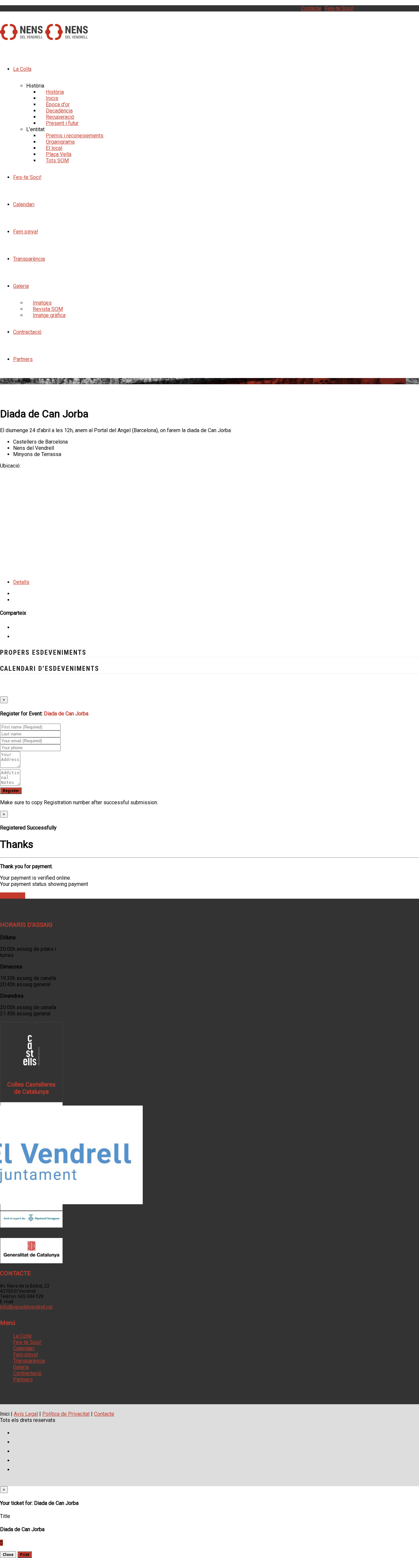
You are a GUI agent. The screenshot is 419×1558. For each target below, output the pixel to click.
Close (8, 1554)
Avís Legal (26, 1414)
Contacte (104, 1414)
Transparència (29, 259)
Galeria (21, 286)
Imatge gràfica (49, 315)
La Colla (22, 69)
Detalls (21, 582)
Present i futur (62, 123)
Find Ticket (12, 895)
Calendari (23, 204)
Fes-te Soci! (339, 8)
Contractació (27, 332)
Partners (23, 359)
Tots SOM (57, 160)
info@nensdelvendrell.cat (26, 1306)
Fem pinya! (25, 232)
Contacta (311, 8)
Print (24, 1554)
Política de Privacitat (66, 1414)
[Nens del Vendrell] (21, 36)
